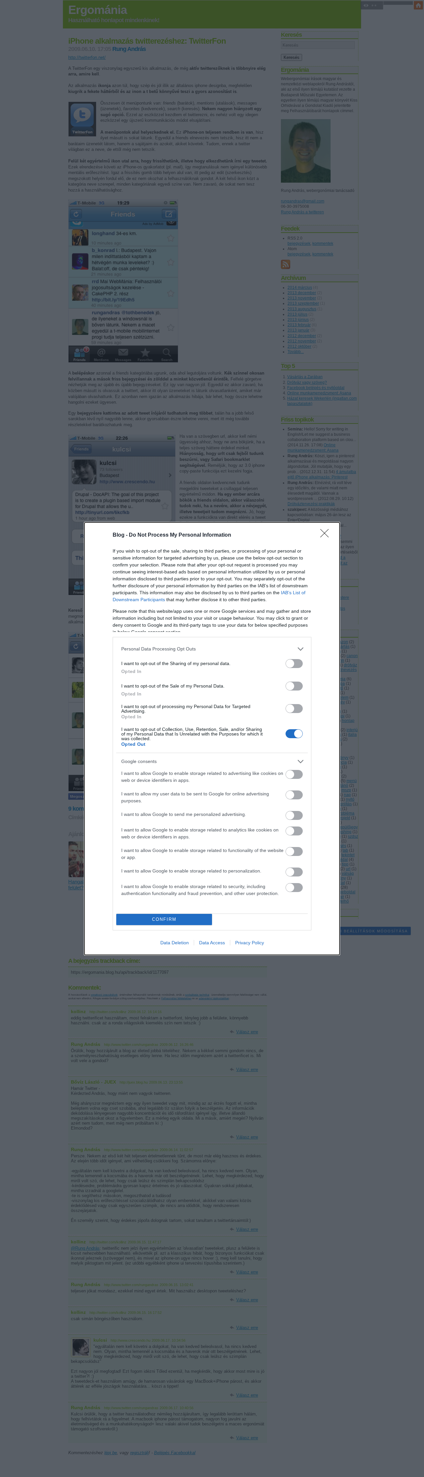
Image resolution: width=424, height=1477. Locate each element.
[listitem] (212, 649)
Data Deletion (174, 942)
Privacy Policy (249, 942)
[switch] (294, 663)
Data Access (212, 942)
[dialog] (212, 738)
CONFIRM (164, 919)
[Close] (326, 535)
